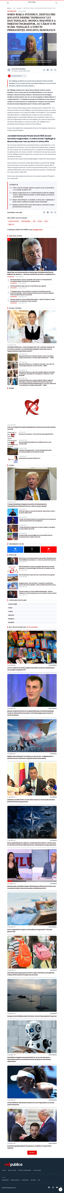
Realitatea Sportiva (15, 1180)
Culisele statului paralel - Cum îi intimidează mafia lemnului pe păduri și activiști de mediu (35, 451)
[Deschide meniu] (8, 3)
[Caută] (56, 3)
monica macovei (13, 221)
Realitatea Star (25, 1180)
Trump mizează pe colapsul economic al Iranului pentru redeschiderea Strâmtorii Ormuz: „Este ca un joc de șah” (27, 505)
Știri (14, 8)
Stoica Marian (53, 665)
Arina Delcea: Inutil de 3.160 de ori (29, 458)
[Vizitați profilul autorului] (9, 70)
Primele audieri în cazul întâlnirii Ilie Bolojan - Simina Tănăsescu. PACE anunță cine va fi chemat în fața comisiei (32, 300)
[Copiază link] (44, 69)
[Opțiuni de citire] (60, 1189)
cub (34, 221)
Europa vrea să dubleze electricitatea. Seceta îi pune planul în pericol (31, 1016)
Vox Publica (21, 69)
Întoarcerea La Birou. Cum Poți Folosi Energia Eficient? (36, 434)
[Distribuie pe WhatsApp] (51, 69)
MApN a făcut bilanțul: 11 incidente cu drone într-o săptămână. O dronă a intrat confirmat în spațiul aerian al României (34, 201)
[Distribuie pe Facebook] (47, 69)
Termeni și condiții (12, 1170)
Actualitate (19, 8)
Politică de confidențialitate (24, 1170)
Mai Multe (32, 1152)
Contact (4, 1170)
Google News (37, 229)
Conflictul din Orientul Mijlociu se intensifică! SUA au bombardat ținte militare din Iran (35, 536)
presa (40, 221)
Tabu (39, 1180)
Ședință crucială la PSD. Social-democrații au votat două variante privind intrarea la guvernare (33, 206)
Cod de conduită (37, 1170)
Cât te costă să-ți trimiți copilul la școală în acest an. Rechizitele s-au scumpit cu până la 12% (33, 189)
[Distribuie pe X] (55, 69)
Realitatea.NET (5, 1180)
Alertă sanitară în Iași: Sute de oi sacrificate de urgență (28, 286)
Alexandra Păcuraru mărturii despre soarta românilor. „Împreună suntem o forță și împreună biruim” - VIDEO (36, 357)
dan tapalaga (26, 221)
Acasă (10, 8)
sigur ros (11, 224)
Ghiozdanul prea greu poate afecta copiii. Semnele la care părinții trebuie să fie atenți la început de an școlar (30, 974)
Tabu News (33, 1180)
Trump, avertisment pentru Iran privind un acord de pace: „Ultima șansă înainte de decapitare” (37, 520)
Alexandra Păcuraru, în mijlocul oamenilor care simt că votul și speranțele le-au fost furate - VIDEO (36, 365)
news (46, 221)
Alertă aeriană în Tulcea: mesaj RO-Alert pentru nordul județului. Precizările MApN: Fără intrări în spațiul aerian (31, 280)
